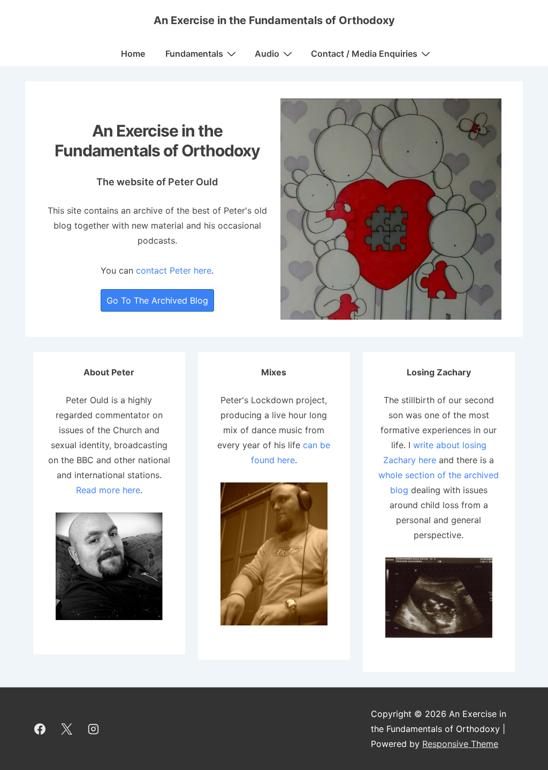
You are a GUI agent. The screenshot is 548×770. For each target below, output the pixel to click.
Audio (267, 53)
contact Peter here (173, 270)
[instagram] (93, 729)
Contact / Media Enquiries (364, 53)
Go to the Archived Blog (157, 300)
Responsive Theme (460, 743)
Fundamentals (194, 53)
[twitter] (67, 729)
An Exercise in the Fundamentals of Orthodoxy (274, 20)
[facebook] (40, 729)
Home (133, 53)
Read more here (108, 490)
